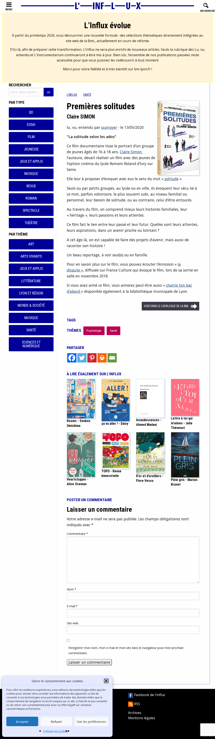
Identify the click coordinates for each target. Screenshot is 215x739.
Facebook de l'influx (149, 694)
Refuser (56, 721)
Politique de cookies (55, 731)
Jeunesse (31, 149)
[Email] (112, 357)
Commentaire (77, 534)
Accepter (22, 721)
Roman (31, 198)
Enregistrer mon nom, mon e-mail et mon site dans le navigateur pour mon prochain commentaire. (126, 650)
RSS (136, 704)
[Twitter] (82, 357)
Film (31, 137)
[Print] (102, 357)
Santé (31, 330)
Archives (134, 712)
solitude (171, 178)
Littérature (31, 281)
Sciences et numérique (31, 344)
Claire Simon (131, 151)
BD (31, 112)
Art (31, 244)
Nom (71, 589)
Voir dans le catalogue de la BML (166, 306)
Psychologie (94, 331)
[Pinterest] (92, 357)
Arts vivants (31, 256)
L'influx (72, 95)
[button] (106, 681)
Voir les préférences (91, 721)
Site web (72, 623)
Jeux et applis (31, 161)
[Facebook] (71, 357)
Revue (31, 186)
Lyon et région (31, 293)
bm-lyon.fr (142, 69)
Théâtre (31, 223)
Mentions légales (141, 718)
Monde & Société (31, 305)
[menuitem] (75, 94)
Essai (31, 125)
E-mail (72, 606)
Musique (31, 174)
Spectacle (31, 210)
